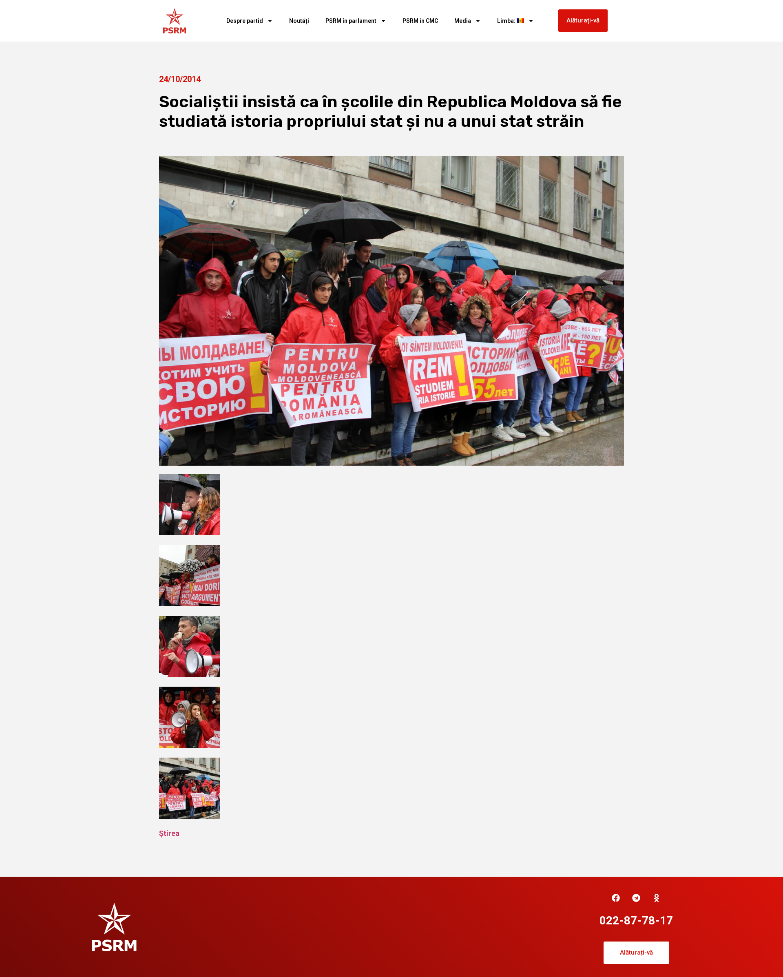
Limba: (507, 21)
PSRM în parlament (350, 21)
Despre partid (244, 21)
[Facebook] (616, 898)
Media (462, 21)
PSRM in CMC (420, 21)
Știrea (169, 833)
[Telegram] (636, 898)
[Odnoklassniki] (656, 898)
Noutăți (299, 21)
